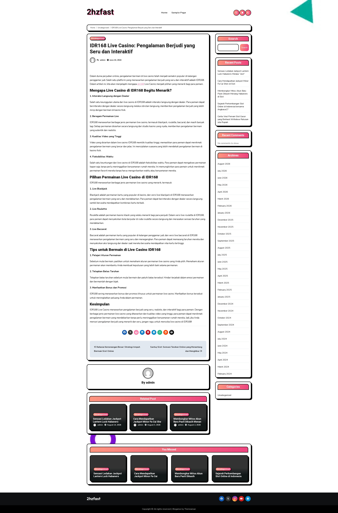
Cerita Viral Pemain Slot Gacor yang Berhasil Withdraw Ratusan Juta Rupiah (233, 119)
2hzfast (100, 12)
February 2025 (225, 289)
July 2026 (222, 170)
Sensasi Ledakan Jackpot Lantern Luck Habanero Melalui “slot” (107, 421)
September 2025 (226, 240)
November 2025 (226, 226)
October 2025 (224, 233)
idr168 (140, 84)
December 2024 (225, 303)
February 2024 (225, 373)
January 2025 (224, 296)
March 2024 (223, 366)
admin (102, 60)
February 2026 (225, 205)
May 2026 (223, 184)
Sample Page (179, 12)
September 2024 (226, 324)
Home (164, 12)
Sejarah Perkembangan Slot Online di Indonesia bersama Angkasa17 (231, 106)
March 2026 (223, 198)
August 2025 (224, 247)
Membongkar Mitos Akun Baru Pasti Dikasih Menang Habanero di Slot (188, 421)
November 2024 (226, 310)
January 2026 (224, 212)
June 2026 (223, 177)
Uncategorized (97, 38)
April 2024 (223, 359)
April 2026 (223, 191)
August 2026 (224, 163)
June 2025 (223, 261)
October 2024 (224, 317)
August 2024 (224, 331)
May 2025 (223, 268)
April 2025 (223, 275)
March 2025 (223, 282)
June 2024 (223, 345)
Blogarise (176, 509)
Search (233, 38)
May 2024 (223, 352)
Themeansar (190, 509)
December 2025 (225, 219)
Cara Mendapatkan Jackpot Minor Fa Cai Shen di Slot (147, 421)
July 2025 (222, 254)
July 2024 (222, 338)
